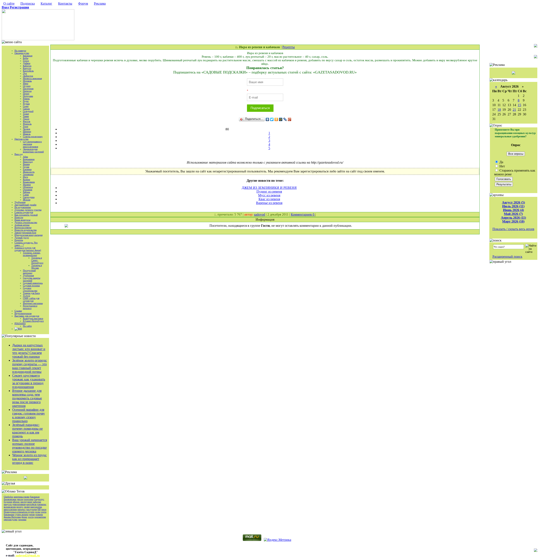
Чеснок (26, 129)
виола (20, 499)
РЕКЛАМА (20, 323)
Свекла (26, 108)
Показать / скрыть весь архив (513, 229)
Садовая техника (31, 285)
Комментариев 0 (303, 214)
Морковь (27, 81)
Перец (26, 93)
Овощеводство (22, 53)
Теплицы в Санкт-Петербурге (37, 260)
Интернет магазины (33, 303)
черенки (22, 519)
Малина (27, 184)
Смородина (29, 197)
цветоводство (10, 519)
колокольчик (10, 507)
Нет (502, 166)
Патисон (27, 91)
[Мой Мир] (281, 119)
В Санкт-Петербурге (33, 321)
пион (43, 509)
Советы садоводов (24, 212)
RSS (20, 328)
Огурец (27, 86)
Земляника (28, 174)
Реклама (100, 3)
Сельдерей (28, 111)
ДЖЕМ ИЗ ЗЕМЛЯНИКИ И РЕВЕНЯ (269, 187)
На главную (20, 50)
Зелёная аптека (22, 225)
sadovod (259, 214)
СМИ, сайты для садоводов (31, 299)
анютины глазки (21, 496)
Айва (25, 156)
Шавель (27, 134)
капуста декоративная (15, 504)
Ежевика (27, 169)
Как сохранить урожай (26, 214)
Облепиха (28, 187)
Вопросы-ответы (23, 227)
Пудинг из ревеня (269, 191)
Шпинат (27, 131)
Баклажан (27, 55)
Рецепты (19, 240)
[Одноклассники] (276, 119)
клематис (41, 504)
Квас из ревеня (269, 199)
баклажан (35, 496)
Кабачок (27, 65)
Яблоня (26, 199)
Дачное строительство (26, 222)
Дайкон (26, 63)
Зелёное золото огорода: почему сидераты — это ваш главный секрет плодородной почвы (29, 366)
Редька (26, 103)
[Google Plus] (289, 119)
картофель (31, 504)
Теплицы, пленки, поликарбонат (32, 253)
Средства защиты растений (31, 279)
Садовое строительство (30, 289)
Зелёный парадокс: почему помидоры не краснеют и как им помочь (27, 430)
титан (32, 514)
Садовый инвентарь (33, 283)
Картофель (28, 70)
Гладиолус (39, 499)
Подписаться (260, 108)
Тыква (26, 116)
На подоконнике (23, 207)
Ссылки (18, 311)
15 (519, 105)
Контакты (65, 3)
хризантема (40, 517)
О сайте (9, 3)
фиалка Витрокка (12, 517)
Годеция (8, 501)
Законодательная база (25, 232)
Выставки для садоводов (27, 316)
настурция (31, 509)
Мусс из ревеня (269, 195)
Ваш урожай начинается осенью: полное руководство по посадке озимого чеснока (29, 445)
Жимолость (29, 172)
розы (37, 512)
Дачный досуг (22, 237)
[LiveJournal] (285, 119)
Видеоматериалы (23, 313)
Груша (26, 166)
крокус (19, 507)
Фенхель (27, 124)
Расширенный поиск (507, 256)
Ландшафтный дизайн (25, 204)
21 (514, 109)
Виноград (28, 161)
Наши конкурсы (22, 220)
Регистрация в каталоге (30, 307)
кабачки (37, 501)
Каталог (46, 3)
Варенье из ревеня (269, 203)
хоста (31, 517)
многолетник (10, 509)
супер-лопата (21, 514)
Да (501, 162)
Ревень (26, 98)
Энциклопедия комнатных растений (33, 150)
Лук (25, 73)
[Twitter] (272, 119)
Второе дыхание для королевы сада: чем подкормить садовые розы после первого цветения (27, 398)
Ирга (25, 177)
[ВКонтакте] (267, 119)
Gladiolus (8, 496)
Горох (26, 60)
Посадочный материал (29, 271)
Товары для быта (31, 293)
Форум (83, 3)
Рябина (26, 192)
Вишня (26, 164)
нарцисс (21, 509)
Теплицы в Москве (36, 266)
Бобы (25, 58)
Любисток (28, 76)
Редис (26, 101)
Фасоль (26, 121)
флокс (24, 517)
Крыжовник (29, 182)
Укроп (26, 118)
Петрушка (28, 96)
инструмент (26, 501)
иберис (16, 501)
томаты (39, 514)
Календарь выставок (33, 318)
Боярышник (29, 159)
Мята (25, 83)
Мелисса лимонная (32, 78)
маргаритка (36, 507)
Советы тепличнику (33, 136)
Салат (26, 106)
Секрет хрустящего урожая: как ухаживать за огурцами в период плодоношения (28, 381)
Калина (26, 179)
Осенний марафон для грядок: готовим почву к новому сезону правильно (28, 415)
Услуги (26, 295)
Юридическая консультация (29, 235)
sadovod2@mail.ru (27, 555)
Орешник (27, 189)
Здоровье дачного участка (28, 209)
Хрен (25, 126)
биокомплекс (10, 499)
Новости (19, 217)
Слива (26, 194)
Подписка (27, 3)
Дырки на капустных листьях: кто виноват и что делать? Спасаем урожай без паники (28, 350)
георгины (28, 499)
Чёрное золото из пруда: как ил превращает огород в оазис (29, 458)
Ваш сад (19, 154)
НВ (39, 509)
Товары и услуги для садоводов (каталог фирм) (28, 248)
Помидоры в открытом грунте (19, 512)
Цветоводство (22, 139)
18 (499, 109)
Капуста (27, 68)
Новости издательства (26, 230)
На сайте (27, 326)
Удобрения (20, 202)
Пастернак (28, 88)
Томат (26, 113)
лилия (27, 507)
